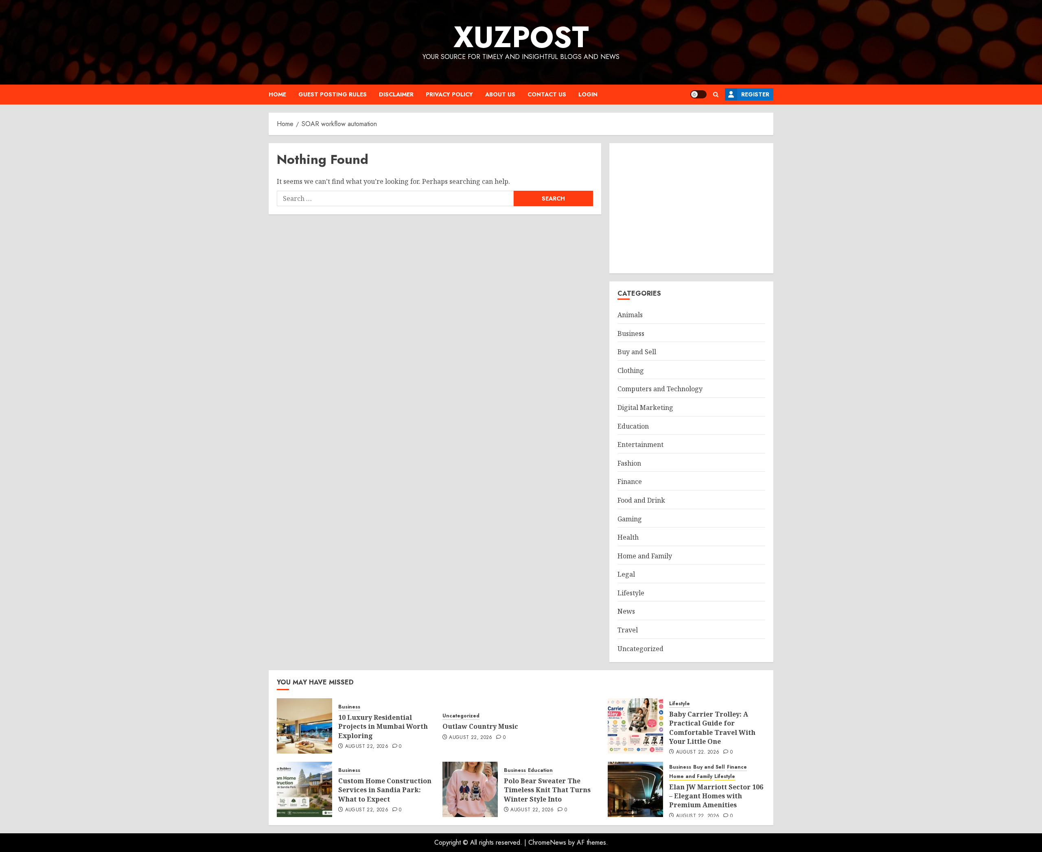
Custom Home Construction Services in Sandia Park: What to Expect (384, 790)
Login (588, 94)
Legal (626, 574)
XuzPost (521, 37)
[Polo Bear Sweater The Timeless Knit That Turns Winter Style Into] (470, 789)
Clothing (630, 370)
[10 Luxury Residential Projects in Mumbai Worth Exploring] (304, 726)
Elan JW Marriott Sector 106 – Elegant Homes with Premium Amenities (716, 796)
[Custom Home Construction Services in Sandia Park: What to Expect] (304, 789)
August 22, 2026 (366, 746)
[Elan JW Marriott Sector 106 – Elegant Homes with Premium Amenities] (635, 789)
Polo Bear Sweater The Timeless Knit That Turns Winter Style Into (547, 790)
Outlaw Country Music (480, 726)
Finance (629, 481)
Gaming (629, 518)
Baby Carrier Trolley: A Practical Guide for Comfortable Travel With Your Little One (712, 728)
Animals (630, 314)
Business (630, 333)
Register (755, 94)
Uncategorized (640, 648)
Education (633, 426)
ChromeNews (547, 842)
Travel (627, 629)
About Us (500, 94)
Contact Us (547, 94)
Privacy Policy (449, 94)
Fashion (629, 463)
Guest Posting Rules (332, 94)
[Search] (716, 94)
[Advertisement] (691, 208)
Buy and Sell (636, 351)
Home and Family (644, 555)
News (626, 611)
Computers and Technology (660, 388)
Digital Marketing (645, 407)
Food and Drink (641, 500)
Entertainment (640, 444)
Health (628, 537)
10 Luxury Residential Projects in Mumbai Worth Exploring (383, 726)
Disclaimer (396, 94)
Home (277, 94)
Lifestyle (630, 592)
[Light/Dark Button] (698, 94)
